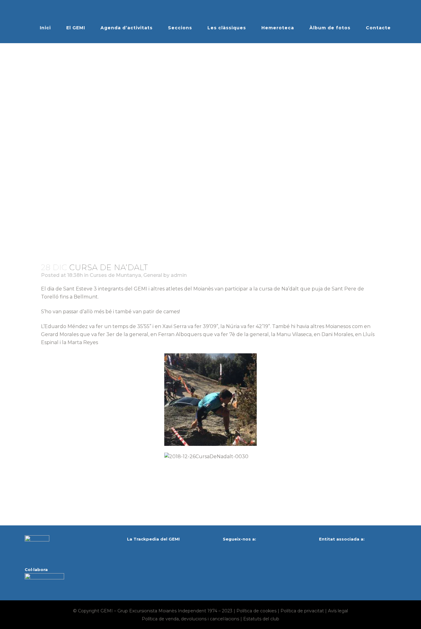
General (152, 275)
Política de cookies (256, 611)
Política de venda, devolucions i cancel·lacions (190, 619)
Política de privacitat (302, 611)
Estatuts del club (261, 619)
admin (179, 275)
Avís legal (338, 611)
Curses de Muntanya (115, 275)
